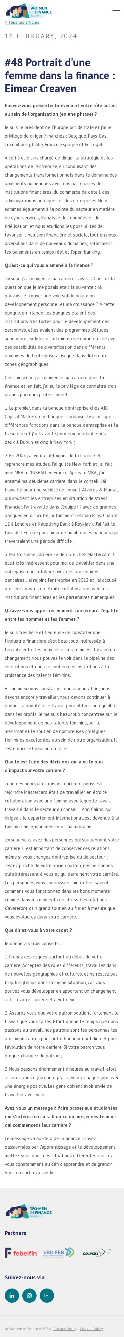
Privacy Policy (65, 1328)
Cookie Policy (91, 1328)
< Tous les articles (22, 22)
